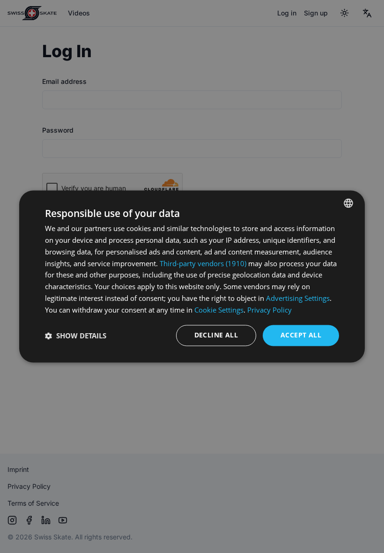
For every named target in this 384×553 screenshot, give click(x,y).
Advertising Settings (298, 298)
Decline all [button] (216, 335)
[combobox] (348, 203)
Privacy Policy (269, 309)
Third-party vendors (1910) (203, 263)
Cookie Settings (219, 309)
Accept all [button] (301, 335)
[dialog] (192, 276)
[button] (75, 335)
